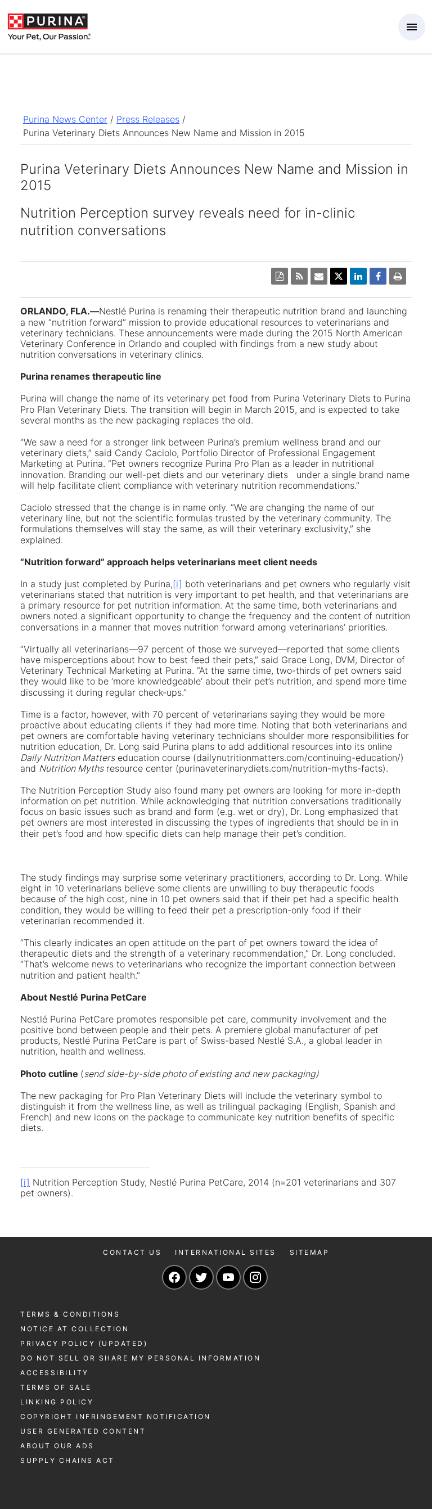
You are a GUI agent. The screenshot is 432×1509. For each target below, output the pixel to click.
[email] (318, 276)
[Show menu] (411, 26)
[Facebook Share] (378, 276)
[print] (397, 276)
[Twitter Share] (338, 276)
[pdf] (279, 276)
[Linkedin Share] (358, 276)
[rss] (299, 276)
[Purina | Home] (49, 25)
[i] (177, 583)
